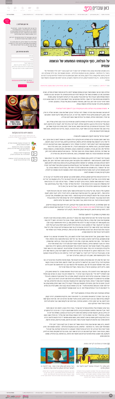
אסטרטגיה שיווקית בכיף (87, 207)
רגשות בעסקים (52, 86)
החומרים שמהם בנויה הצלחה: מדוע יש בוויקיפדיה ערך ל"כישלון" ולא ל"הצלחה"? (81, 108)
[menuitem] (104, 14)
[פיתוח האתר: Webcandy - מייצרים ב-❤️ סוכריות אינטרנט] (14, 396)
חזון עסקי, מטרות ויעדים (62, 86)
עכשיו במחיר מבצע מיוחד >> (15, 122)
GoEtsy (74, 207)
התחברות (8, 2)
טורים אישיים (44, 86)
